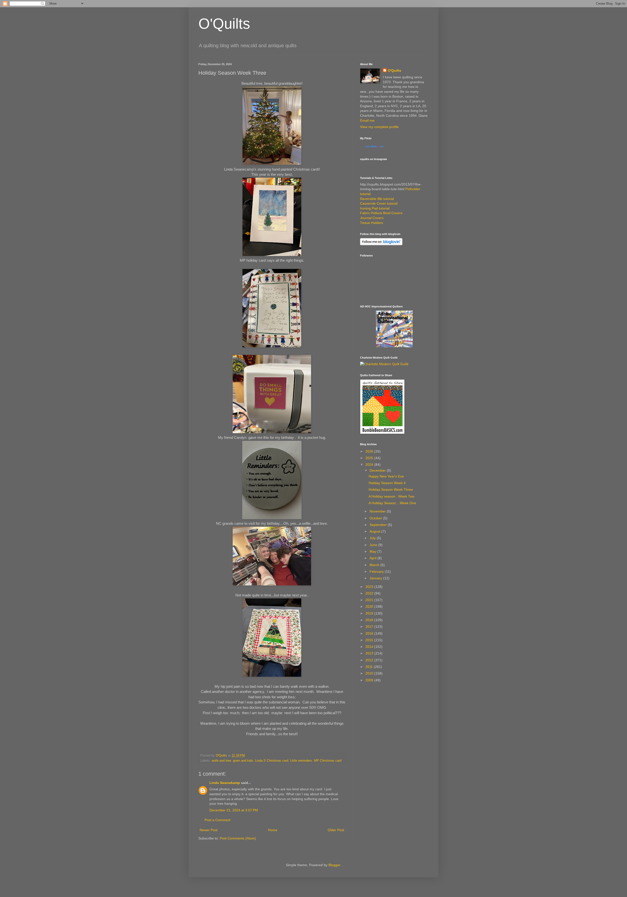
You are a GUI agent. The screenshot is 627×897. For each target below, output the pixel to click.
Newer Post (208, 830)
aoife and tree (221, 760)
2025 (369, 458)
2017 (369, 627)
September (379, 525)
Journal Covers (372, 218)
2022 (369, 593)
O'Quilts (224, 23)
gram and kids (243, 760)
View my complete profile (379, 127)
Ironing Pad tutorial (374, 208)
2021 (369, 600)
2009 (369, 680)
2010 (369, 673)
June (374, 545)
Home (272, 830)
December (378, 470)
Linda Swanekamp (224, 783)
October (376, 518)
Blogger (334, 865)
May (373, 551)
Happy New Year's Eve (386, 476)
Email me (367, 120)
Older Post (336, 830)
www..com (374, 146)
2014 (369, 647)
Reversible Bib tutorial (377, 199)
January (376, 578)
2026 (369, 451)
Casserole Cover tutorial (379, 203)
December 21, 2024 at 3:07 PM (233, 810)
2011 (369, 667)
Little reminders (301, 760)
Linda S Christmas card (271, 760)
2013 (369, 653)
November (378, 511)
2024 (369, 464)
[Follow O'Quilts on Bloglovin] (381, 244)
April (373, 558)
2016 (369, 633)
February (377, 571)
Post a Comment (217, 820)
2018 (369, 620)
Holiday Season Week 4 (387, 483)
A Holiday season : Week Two (391, 496)
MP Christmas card (327, 760)
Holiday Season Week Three (391, 489)
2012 (369, 660)
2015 (369, 640)
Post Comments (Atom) (238, 838)
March (375, 565)
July (373, 538)
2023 (369, 587)
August (375, 531)
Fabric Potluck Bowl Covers (381, 213)
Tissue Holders (371, 223)
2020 (369, 606)
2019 (369, 613)
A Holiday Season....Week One (392, 503)
